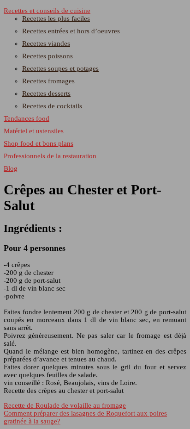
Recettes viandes (46, 43)
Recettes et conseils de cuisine (47, 10)
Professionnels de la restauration (50, 156)
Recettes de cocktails (52, 106)
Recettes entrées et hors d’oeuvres (71, 31)
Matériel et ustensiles (34, 131)
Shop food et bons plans (38, 143)
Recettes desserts (46, 93)
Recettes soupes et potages (60, 68)
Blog (11, 168)
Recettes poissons (47, 56)
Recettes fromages (48, 81)
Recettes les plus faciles (56, 18)
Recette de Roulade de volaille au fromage (65, 405)
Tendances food (26, 118)
